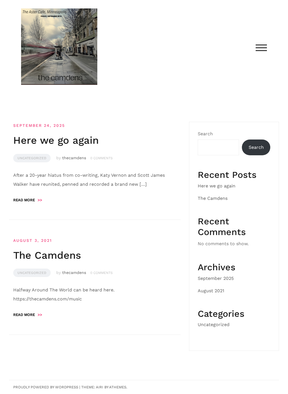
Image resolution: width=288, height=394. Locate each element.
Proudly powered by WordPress (45, 387)
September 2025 (216, 278)
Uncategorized (31, 158)
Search (205, 133)
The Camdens (47, 255)
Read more (27, 200)
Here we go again (56, 140)
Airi (99, 387)
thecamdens (74, 158)
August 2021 (211, 290)
